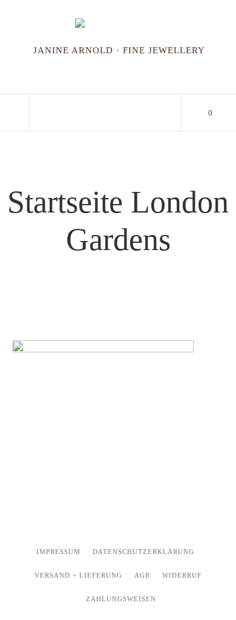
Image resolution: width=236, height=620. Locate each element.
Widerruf (182, 575)
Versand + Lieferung (78, 575)
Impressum (58, 551)
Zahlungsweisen (121, 598)
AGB (142, 575)
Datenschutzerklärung (143, 551)
